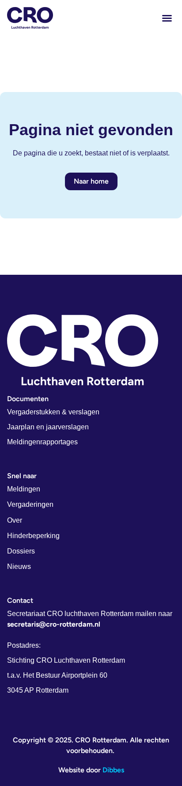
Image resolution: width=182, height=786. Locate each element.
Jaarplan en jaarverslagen (48, 427)
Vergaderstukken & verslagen (53, 412)
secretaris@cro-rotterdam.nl (53, 624)
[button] (167, 18)
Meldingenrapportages (42, 442)
